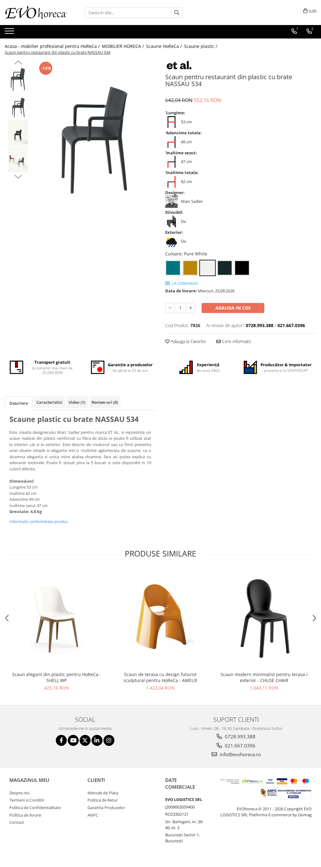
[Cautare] (176, 13)
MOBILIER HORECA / (123, 46)
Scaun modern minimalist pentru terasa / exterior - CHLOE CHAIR (264, 677)
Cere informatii (236, 341)
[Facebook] (61, 740)
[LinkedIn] (97, 740)
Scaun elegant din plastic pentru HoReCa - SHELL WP (56, 677)
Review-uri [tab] (105, 402)
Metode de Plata (102, 793)
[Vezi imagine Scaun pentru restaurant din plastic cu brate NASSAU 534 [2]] (18, 133)
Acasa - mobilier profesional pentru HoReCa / (53, 46)
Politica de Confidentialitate (35, 807)
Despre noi (19, 793)
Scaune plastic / (201, 46)
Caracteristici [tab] (49, 402)
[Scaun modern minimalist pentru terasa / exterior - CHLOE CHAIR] (264, 618)
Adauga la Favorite (188, 341)
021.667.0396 (239, 745)
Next (18, 176)
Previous (18, 63)
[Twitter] (85, 740)
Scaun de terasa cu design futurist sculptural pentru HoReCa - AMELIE (160, 677)
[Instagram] (108, 740)
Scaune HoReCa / (164, 46)
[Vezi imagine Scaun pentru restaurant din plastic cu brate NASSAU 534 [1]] (18, 106)
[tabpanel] (95, 141)
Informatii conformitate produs (38, 521)
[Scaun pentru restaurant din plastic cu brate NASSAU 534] (95, 141)
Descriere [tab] (18, 403)
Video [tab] (77, 402)
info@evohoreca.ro (239, 754)
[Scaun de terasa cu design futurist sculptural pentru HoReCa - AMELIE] (160, 618)
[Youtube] (73, 740)
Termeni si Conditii (26, 800)
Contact (16, 822)
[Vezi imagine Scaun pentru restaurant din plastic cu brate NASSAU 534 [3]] (18, 159)
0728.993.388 (239, 736)
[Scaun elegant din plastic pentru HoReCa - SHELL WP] (57, 618)
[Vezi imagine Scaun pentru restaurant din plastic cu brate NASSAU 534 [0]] (18, 80)
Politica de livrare (25, 815)
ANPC (92, 815)
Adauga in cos (233, 308)
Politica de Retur (102, 800)
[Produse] (10, 33)
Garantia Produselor (106, 807)
